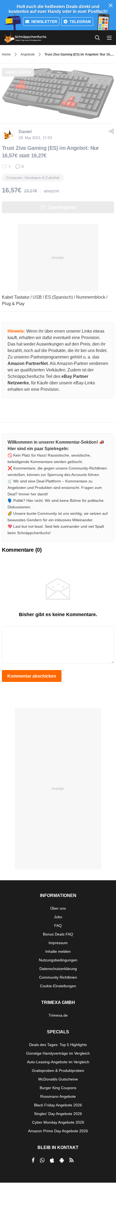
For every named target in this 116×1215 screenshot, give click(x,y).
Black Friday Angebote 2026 (58, 1105)
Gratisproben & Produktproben (58, 1070)
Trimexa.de (58, 1015)
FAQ (58, 925)
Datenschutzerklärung (58, 969)
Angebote (28, 54)
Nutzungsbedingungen (58, 960)
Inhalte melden (58, 951)
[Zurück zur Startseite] (25, 37)
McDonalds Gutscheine (58, 1079)
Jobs (58, 917)
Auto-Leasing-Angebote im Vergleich (58, 1062)
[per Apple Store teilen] (52, 1160)
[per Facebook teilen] (33, 1160)
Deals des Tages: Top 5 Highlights (58, 1045)
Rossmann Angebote (58, 1096)
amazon (51, 191)
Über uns (58, 908)
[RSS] (71, 1160)
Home (6, 54)
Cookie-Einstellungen (58, 986)
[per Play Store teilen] (62, 1160)
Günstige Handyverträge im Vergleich (58, 1053)
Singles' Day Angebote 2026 (58, 1114)
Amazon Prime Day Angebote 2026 (58, 1131)
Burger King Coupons (58, 1088)
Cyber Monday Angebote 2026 (58, 1122)
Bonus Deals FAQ (58, 934)
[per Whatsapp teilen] (42, 1160)
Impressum (58, 943)
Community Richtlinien (58, 977)
